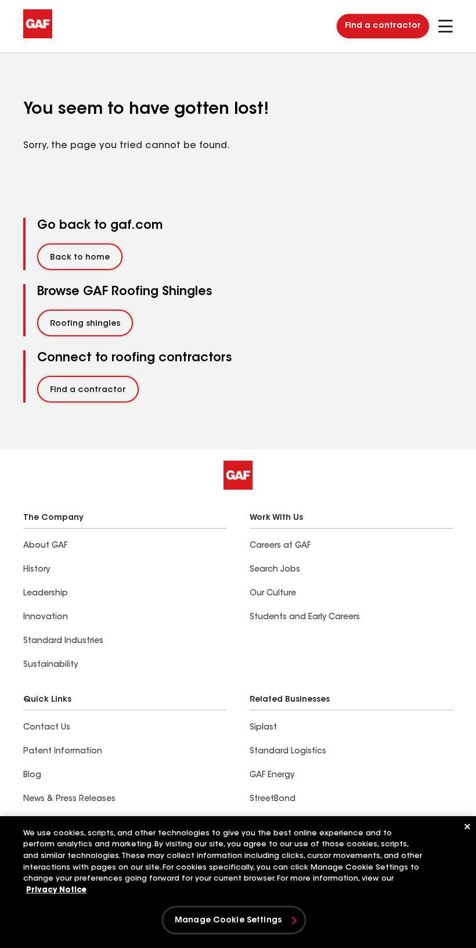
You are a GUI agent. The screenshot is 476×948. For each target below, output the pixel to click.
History (36, 570)
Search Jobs (275, 570)
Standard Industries (63, 641)
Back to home (80, 258)
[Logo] (37, 36)
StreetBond (272, 799)
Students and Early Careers (305, 617)
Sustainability (50, 665)
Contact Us (46, 728)
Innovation (45, 617)
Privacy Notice (56, 890)
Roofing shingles (85, 324)
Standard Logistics (288, 752)
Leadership (45, 594)
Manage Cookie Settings (228, 921)
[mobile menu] (445, 26)
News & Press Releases (69, 799)
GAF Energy (272, 775)
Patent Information (62, 752)
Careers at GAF (280, 546)
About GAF (45, 546)
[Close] (467, 827)
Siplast (263, 728)
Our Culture (273, 594)
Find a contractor (383, 26)
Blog (32, 775)
